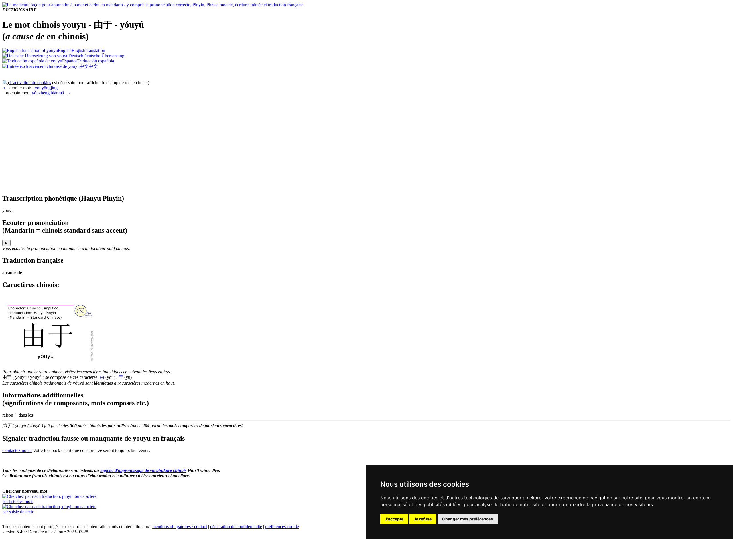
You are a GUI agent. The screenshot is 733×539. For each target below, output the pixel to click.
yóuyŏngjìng (46, 87)
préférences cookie (282, 526)
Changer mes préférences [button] (467, 518)
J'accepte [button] (394, 518)
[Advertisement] (366, 149)
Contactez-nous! (17, 450)
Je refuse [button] (423, 518)
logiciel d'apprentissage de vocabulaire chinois (143, 470)
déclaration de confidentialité (236, 526)
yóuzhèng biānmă (48, 92)
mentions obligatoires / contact (179, 526)
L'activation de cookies (30, 82)
